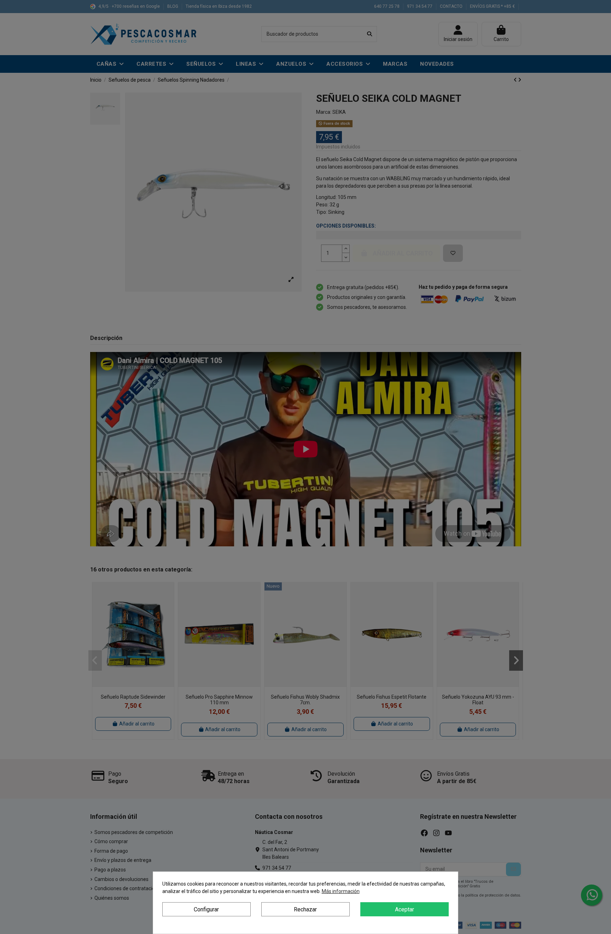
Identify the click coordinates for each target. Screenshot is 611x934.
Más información (341, 891)
